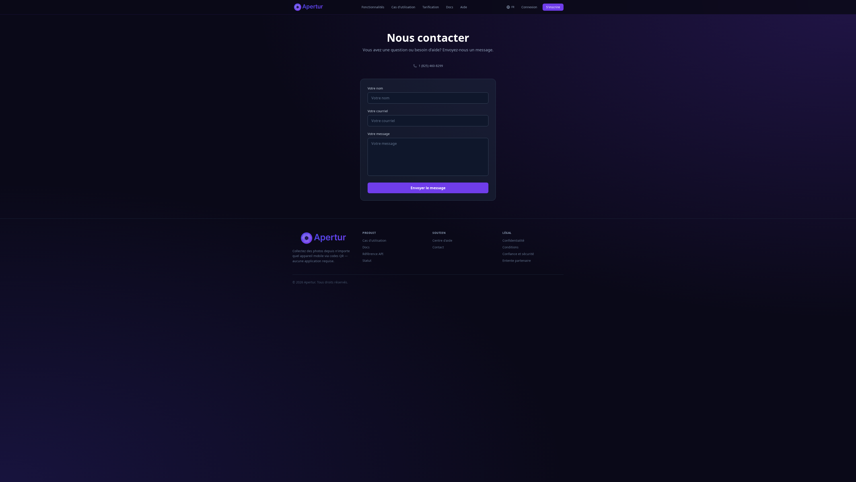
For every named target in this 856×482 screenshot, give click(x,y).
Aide (463, 7)
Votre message (379, 134)
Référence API (372, 254)
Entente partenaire (516, 260)
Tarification (430, 7)
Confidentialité (513, 240)
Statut (366, 260)
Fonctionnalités (373, 7)
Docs (449, 7)
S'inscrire (553, 7)
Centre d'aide (442, 240)
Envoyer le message (428, 187)
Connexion (529, 7)
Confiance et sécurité (518, 254)
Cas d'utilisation (403, 7)
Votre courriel (378, 111)
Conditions (510, 247)
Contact (438, 247)
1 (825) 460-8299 (431, 66)
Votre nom (375, 88)
